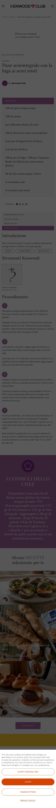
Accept (28, 782)
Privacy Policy (28, 800)
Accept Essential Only (28, 772)
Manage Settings (28, 792)
